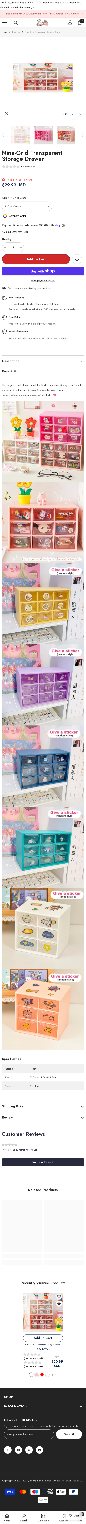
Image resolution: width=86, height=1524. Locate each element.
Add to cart (36, 259)
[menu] (4, 22)
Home (5, 31)
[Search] (15, 22)
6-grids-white (47, 1375)
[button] (72, 114)
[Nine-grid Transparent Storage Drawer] (43, 1312)
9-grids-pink (36, 1375)
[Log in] (70, 22)
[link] (22, 1256)
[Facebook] (8, 1450)
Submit (69, 1434)
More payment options (43, 280)
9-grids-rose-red (42, 1375)
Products (16, 31)
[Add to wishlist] (77, 259)
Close (82, 13)
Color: (14, 198)
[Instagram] (18, 1450)
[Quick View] (59, 1304)
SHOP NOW (72, 13)
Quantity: (7, 239)
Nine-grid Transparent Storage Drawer (43, 1347)
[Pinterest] (29, 1450)
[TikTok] (39, 1450)
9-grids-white (31, 1375)
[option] (43, 77)
